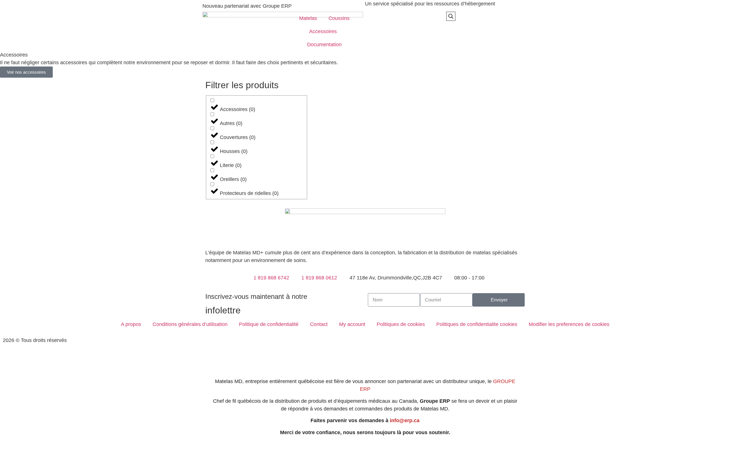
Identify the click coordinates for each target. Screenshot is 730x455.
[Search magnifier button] (451, 16)
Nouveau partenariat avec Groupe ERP (247, 6)
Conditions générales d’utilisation (190, 324)
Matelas (308, 18)
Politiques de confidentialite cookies (476, 324)
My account (352, 324)
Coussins (339, 18)
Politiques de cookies (401, 324)
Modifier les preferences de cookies (569, 324)
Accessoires (323, 31)
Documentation (324, 44)
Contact (319, 324)
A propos (131, 324)
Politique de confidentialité (269, 324)
